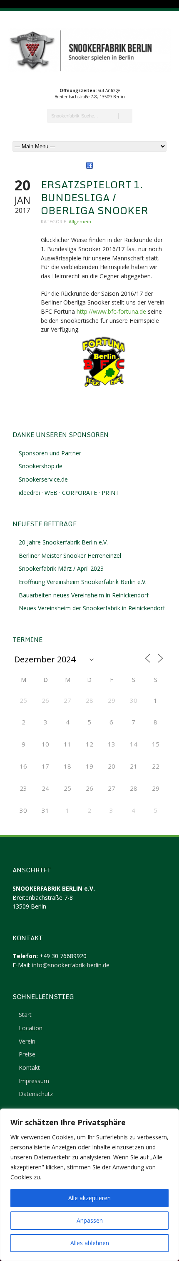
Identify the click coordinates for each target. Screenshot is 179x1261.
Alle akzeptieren (89, 1198)
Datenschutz (36, 1094)
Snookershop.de (40, 466)
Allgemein (80, 221)
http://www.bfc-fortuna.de (111, 311)
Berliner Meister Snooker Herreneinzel (70, 555)
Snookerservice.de (43, 479)
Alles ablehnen (89, 1243)
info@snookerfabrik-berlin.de (70, 965)
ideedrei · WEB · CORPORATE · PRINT (69, 493)
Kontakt (29, 1067)
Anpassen (90, 1220)
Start (25, 1015)
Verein (27, 1041)
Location (30, 1028)
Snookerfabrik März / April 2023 (61, 568)
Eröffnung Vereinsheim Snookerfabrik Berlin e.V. (83, 582)
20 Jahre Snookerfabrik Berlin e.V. (63, 542)
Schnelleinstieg (43, 996)
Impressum (34, 1081)
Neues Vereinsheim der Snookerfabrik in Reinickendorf (92, 608)
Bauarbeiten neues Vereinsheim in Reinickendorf (84, 595)
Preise (27, 1054)
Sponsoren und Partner (50, 453)
